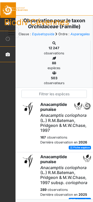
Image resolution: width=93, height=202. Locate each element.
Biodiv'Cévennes (36, 22)
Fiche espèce (81, 147)
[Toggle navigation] (11, 32)
